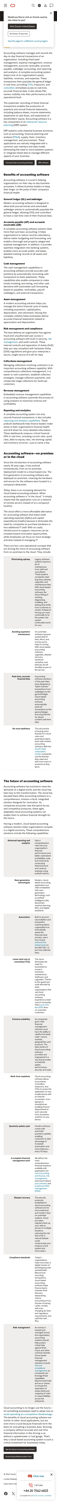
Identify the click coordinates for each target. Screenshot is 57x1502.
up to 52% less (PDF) (42, 1006)
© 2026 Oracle (10, 1474)
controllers (9, 87)
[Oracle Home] (13, 5)
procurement (41, 1183)
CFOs (30, 84)
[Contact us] (51, 5)
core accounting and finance (42, 1174)
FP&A (16, 137)
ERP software (43, 162)
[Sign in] (45, 5)
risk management (42, 1177)
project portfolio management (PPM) (42, 1188)
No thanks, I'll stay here (19, 34)
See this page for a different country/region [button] (28, 41)
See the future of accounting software (20, 1449)
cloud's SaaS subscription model (40, 751)
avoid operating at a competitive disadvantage (28, 1414)
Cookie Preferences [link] (11, 1479)
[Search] (33, 5)
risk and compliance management (41, 1368)
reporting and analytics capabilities (22, 420)
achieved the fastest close (40, 943)
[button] (5, 5)
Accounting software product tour (19, 1456)
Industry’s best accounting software (19, 162)
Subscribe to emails (12, 1483)
